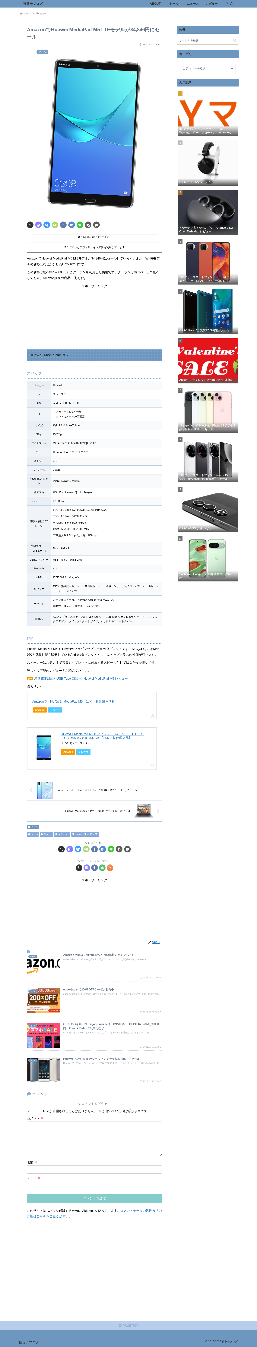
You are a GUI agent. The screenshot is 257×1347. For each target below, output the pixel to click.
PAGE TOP (130, 1325)
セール (34, 827)
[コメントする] (96, 225)
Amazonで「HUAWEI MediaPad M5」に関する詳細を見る (73, 701)
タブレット (63, 834)
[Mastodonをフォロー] (87, 867)
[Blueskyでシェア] (46, 225)
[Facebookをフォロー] (94, 867)
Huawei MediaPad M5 (86, 834)
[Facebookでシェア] (63, 225)
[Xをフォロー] (79, 867)
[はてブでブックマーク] (71, 225)
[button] (88, 225)
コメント (35, 1118)
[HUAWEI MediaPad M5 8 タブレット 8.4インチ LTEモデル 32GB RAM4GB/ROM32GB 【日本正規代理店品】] (44, 747)
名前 (32, 1162)
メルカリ (55, 710)
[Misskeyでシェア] (55, 225)
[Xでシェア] (30, 225)
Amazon (40, 710)
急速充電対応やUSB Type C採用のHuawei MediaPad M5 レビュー (81, 678)
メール (34, 1178)
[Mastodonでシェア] (38, 225)
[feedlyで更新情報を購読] (102, 867)
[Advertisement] (94, 315)
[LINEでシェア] (80, 225)
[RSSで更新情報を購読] (110, 867)
